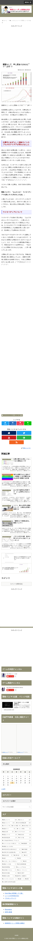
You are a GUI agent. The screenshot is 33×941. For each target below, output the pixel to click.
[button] (29, 807)
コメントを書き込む (16, 584)
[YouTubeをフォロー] (9, 438)
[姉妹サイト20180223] (16, 78)
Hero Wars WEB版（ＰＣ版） (14, 893)
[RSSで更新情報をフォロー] (16, 442)
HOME (16, 935)
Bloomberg (8, 909)
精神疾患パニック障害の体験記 (15, 923)
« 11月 (3, 789)
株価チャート (5, 752)
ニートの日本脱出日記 (12, 896)
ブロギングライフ (10, 898)
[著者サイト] (9, 433)
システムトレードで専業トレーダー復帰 (12, 415)
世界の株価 (8, 912)
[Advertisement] (16, 43)
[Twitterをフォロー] (24, 433)
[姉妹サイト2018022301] (16, 94)
